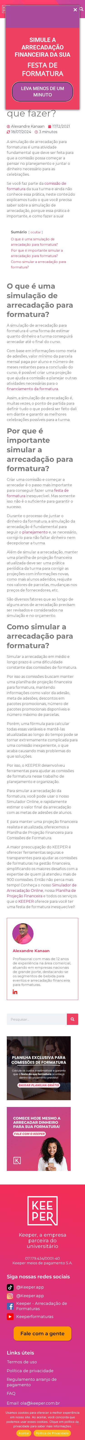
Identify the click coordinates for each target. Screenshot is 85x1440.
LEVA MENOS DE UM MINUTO (42, 91)
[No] (78, 1423)
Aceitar (24, 1433)
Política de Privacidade (52, 1433)
